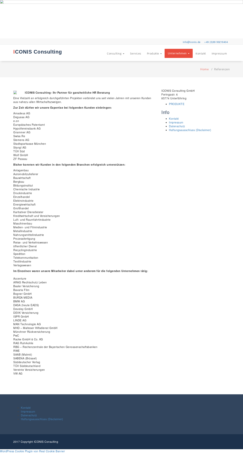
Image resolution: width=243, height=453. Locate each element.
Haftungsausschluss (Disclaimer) (190, 130)
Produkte (153, 53)
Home (204, 69)
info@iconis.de (191, 42)
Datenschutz (177, 126)
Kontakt (201, 53)
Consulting (114, 53)
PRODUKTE (176, 104)
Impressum (219, 53)
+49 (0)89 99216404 (216, 42)
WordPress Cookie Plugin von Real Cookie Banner (32, 451)
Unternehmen (178, 53)
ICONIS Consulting (37, 52)
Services (135, 53)
